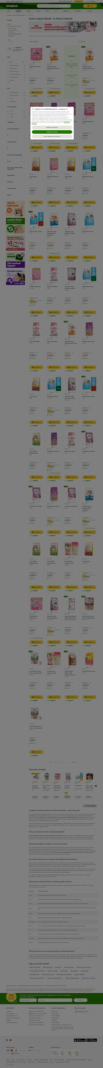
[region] (52, 123)
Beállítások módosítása (52, 127)
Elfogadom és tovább (52, 132)
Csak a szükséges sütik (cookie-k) (52, 136)
